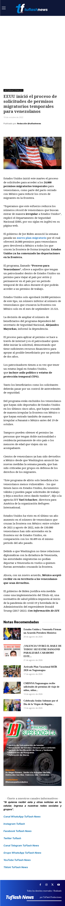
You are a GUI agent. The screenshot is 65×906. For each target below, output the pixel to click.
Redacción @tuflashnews (29, 123)
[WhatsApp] (30, 132)
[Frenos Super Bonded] (32, 751)
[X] (14, 132)
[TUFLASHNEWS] (32, 8)
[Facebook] (6, 132)
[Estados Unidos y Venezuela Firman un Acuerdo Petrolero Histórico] (12, 634)
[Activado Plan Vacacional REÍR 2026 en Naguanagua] (12, 671)
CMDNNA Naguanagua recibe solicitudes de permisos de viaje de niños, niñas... (41, 687)
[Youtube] (58, 885)
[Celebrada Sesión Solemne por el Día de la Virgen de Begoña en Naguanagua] (12, 705)
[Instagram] (46, 885)
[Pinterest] (22, 132)
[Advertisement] (32, 50)
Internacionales (13, 90)
